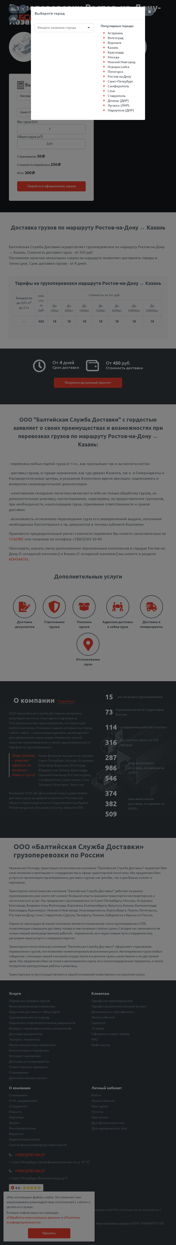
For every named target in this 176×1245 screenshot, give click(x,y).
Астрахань (115, 33)
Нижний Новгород (121, 62)
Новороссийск (118, 67)
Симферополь (118, 86)
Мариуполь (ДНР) (121, 110)
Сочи (111, 91)
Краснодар (116, 52)
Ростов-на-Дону (119, 76)
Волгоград (115, 38)
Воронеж (114, 42)
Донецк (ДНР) (118, 100)
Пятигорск (116, 71)
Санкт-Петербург (120, 81)
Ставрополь (116, 96)
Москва (113, 57)
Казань (113, 47)
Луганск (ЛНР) (118, 105)
